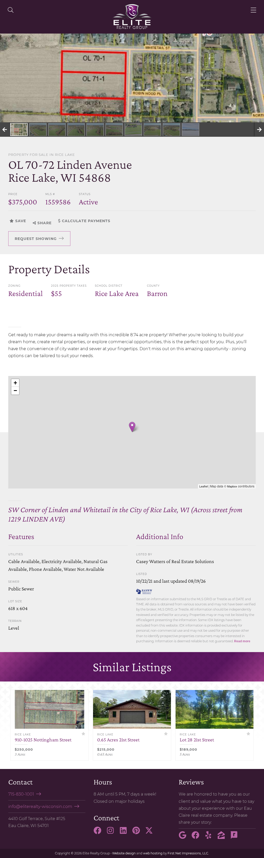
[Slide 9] (133, 129)
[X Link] (151, 833)
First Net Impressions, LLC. (188, 853)
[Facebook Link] (99, 833)
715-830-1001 (21, 794)
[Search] (10, 10)
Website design (124, 853)
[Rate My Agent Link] (236, 837)
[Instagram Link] (112, 833)
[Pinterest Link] (138, 833)
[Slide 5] (57, 129)
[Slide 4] (38, 129)
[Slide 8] (114, 129)
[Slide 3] (19, 129)
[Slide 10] (152, 129)
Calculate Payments (85, 221)
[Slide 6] (76, 129)
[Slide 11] (171, 129)
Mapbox (232, 486)
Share (44, 223)
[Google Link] (185, 837)
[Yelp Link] (210, 837)
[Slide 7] (95, 129)
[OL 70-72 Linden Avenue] (132, 427)
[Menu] (253, 10)
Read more (242, 641)
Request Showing (36, 238)
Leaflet (203, 486)
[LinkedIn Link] (125, 833)
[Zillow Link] (223, 837)
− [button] (15, 390)
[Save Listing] (83, 734)
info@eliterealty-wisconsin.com (40, 806)
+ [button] (15, 383)
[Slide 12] (190, 129)
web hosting (152, 853)
